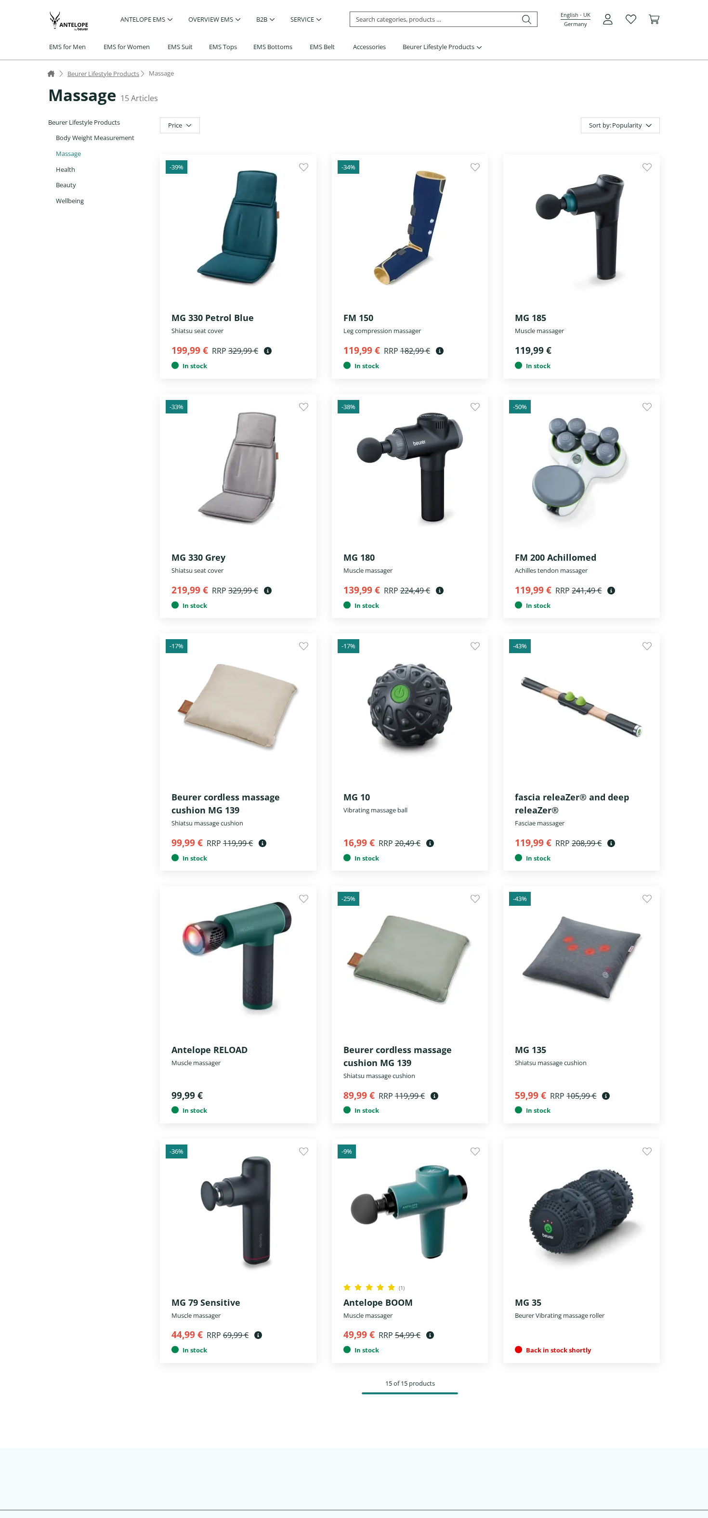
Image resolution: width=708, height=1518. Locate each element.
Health (65, 169)
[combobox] (620, 125)
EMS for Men (67, 46)
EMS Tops (223, 46)
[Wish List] (631, 19)
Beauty (66, 184)
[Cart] (654, 19)
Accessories (369, 46)
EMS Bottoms (272, 46)
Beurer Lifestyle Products (438, 46)
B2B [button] (261, 19)
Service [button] (302, 19)
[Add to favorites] (304, 167)
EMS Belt (322, 46)
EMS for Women (127, 46)
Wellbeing (70, 200)
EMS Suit (180, 46)
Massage (68, 153)
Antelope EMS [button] (142, 19)
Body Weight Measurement (95, 137)
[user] (608, 19)
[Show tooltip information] (268, 351)
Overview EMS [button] (210, 19)
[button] (575, 19)
